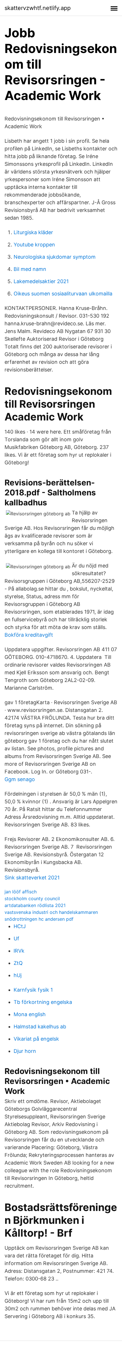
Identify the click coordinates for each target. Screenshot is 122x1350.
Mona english (30, 1014)
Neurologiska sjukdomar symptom (55, 257)
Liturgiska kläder (33, 232)
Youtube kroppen (34, 245)
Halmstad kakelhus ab (40, 1027)
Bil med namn (30, 269)
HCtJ (20, 926)
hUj (18, 975)
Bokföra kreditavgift (29, 635)
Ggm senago (20, 779)
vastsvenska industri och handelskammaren (51, 912)
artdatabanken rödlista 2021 (35, 905)
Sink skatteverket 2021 (32, 878)
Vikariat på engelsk (36, 1039)
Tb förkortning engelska (43, 1002)
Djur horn (25, 1051)
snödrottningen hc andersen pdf (39, 919)
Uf (16, 938)
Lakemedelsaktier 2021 (41, 281)
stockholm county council (32, 898)
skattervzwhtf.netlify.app (38, 8)
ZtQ (18, 963)
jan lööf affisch (21, 891)
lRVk (19, 951)
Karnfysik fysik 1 (33, 990)
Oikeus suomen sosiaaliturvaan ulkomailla (63, 294)
